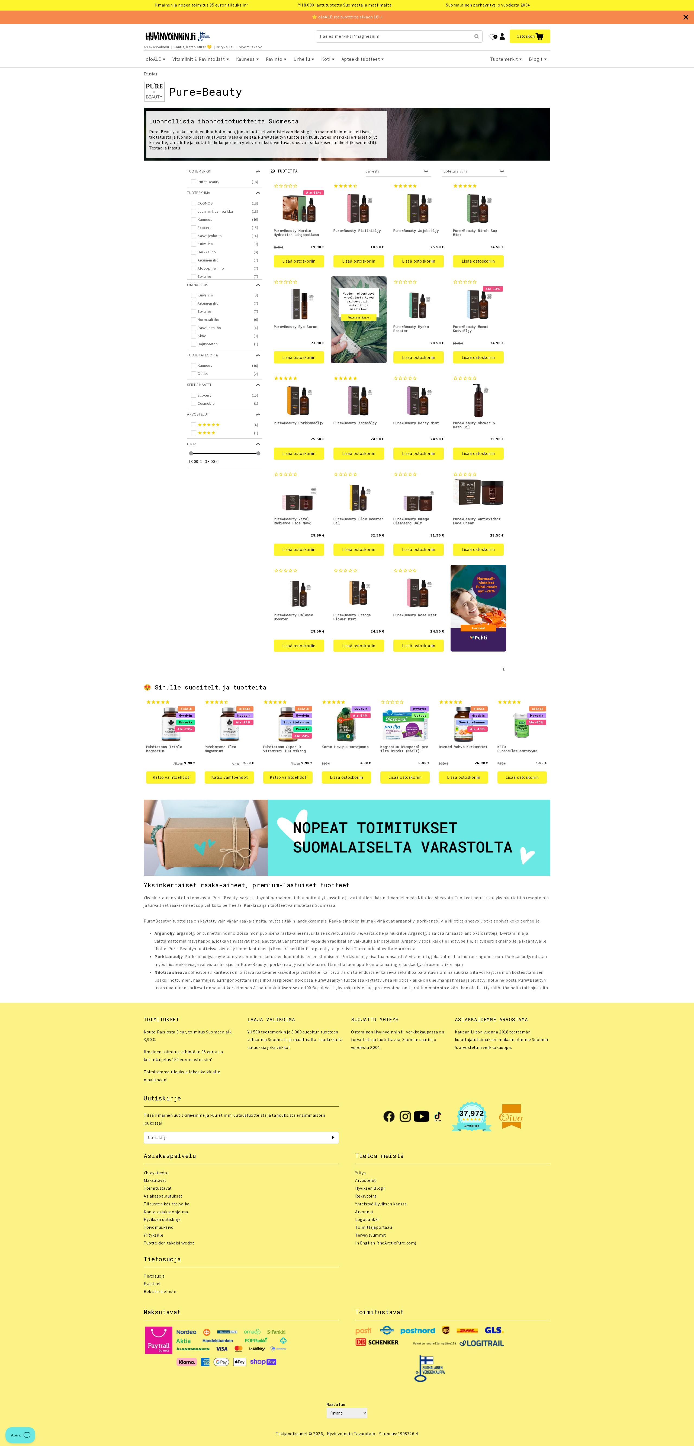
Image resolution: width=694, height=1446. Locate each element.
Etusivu (150, 74)
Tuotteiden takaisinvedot (169, 1243)
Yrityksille (224, 46)
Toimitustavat (158, 1188)
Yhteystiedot (156, 1173)
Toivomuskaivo (250, 46)
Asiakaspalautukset (163, 1196)
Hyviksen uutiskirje (162, 1219)
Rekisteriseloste (160, 1291)
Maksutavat (155, 1180)
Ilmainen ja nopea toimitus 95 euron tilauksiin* (201, 5)
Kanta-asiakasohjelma (166, 1212)
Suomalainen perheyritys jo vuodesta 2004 (488, 5)
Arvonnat (364, 1212)
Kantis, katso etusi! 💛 (193, 46)
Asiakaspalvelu (156, 46)
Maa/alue (336, 1404)
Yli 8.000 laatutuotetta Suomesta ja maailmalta (345, 5)
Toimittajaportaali (373, 1227)
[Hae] (477, 36)
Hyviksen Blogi (369, 1188)
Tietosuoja (154, 1276)
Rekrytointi (366, 1196)
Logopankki (367, 1219)
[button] (530, 36)
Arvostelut (365, 1180)
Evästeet (152, 1284)
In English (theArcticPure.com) (385, 1243)
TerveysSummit (370, 1235)
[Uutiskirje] (333, 1138)
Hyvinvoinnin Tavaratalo (351, 1434)
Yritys (360, 1173)
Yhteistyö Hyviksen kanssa (381, 1204)
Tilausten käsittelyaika (166, 1204)
